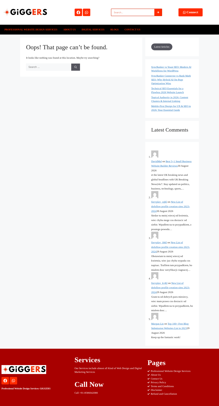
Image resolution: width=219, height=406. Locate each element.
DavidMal (156, 161)
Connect (192, 12)
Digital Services (93, 29)
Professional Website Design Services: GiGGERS (26, 388)
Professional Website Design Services (30, 29)
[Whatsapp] (86, 12)
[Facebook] (78, 12)
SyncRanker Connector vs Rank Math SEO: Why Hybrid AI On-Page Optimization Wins (171, 79)
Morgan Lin (157, 323)
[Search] (158, 12)
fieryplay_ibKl (159, 242)
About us (69, 29)
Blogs (114, 29)
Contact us (132, 29)
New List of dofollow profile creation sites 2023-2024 (170, 206)
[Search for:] (48, 67)
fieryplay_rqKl (159, 201)
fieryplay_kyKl (159, 283)
